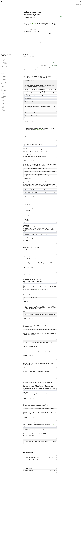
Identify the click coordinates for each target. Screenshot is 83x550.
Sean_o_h (25, 256)
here (43, 286)
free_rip (25, 392)
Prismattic (25, 274)
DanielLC (25, 417)
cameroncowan (26, 370)
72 (4, 548)
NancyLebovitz (27, 17)
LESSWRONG (6, 1)
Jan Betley (51, 470)
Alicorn (25, 318)
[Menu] (2, 1)
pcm (24, 148)
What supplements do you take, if (32, 13)
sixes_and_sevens (27, 69)
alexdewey (25, 160)
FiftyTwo (25, 432)
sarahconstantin (51, 468)
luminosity (25, 196)
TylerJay (25, 121)
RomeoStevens (26, 225)
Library (61, 16)
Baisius (25, 301)
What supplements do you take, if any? (6, 55)
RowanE (25, 398)
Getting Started (62, 13)
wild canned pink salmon (38, 129)
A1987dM (25, 355)
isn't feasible (34, 23)
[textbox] (40, 57)
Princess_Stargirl (26, 267)
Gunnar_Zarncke (26, 285)
